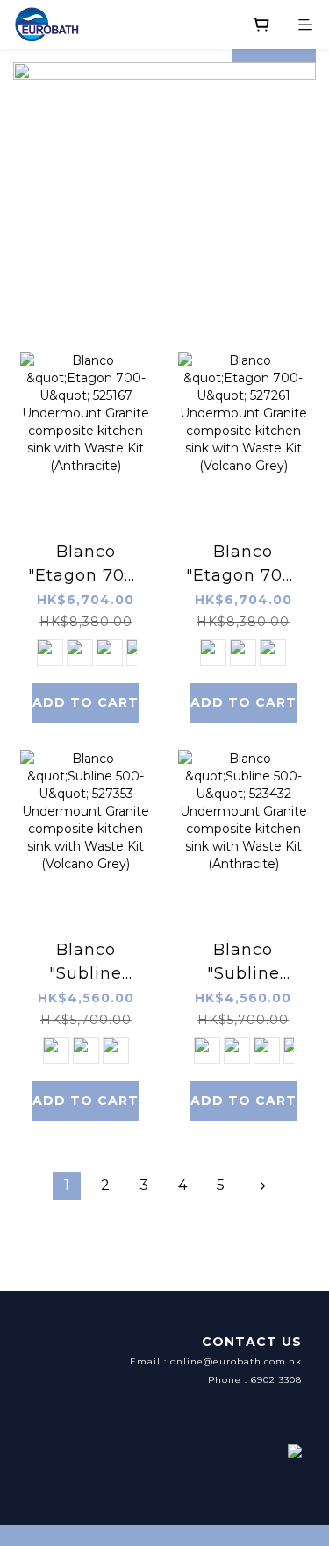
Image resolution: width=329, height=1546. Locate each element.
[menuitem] (67, 1186)
